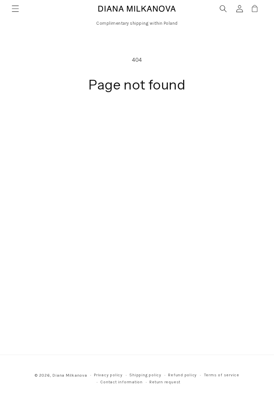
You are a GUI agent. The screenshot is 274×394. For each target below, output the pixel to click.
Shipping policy (145, 375)
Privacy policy (108, 375)
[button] (15, 9)
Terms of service (221, 375)
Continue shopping (137, 117)
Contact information (121, 382)
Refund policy (182, 375)
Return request (164, 382)
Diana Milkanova (69, 375)
